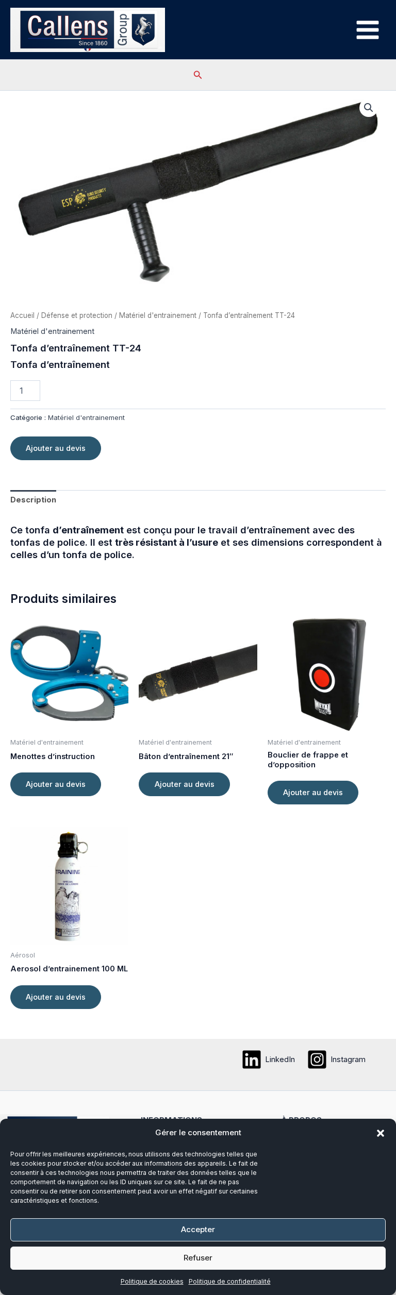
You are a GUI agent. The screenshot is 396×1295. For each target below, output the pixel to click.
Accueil (22, 315)
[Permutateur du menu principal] (368, 29)
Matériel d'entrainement (157, 315)
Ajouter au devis (56, 448)
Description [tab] (33, 499)
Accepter (198, 1229)
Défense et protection (76, 315)
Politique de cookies (152, 1281)
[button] (380, 1133)
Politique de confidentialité (230, 1281)
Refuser (198, 1258)
